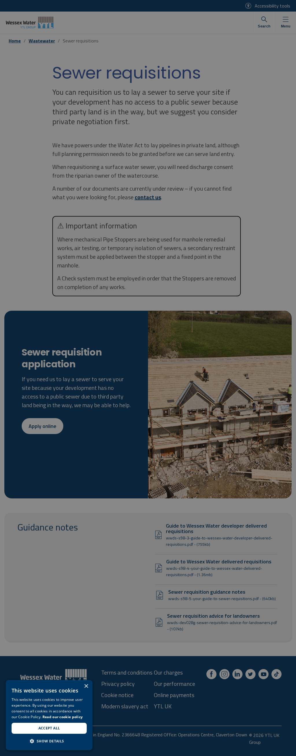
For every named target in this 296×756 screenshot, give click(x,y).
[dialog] (49, 715)
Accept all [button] (49, 728)
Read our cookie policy (62, 716)
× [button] (86, 686)
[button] (49, 741)
